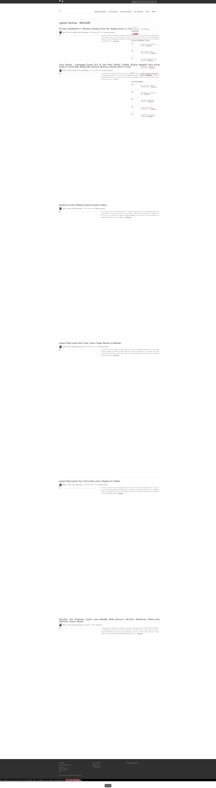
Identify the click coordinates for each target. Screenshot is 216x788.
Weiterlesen (116, 41)
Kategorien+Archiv (63, 769)
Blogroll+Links (62, 770)
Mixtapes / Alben (76, 346)
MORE (154, 11)
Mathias (64, 32)
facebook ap (75, 32)
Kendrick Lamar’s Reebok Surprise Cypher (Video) (83, 204)
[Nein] (81, 780)
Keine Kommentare (109, 32)
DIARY (147, 11)
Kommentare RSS (96, 767)
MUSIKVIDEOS (113, 11)
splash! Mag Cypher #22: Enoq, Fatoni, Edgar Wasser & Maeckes (90, 342)
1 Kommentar (99, 625)
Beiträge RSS (95, 765)
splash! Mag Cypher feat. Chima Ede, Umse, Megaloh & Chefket (89, 480)
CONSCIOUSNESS (125, 11)
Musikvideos (86, 32)
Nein (70, 780)
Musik (80, 32)
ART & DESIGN (138, 11)
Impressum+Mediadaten (65, 765)
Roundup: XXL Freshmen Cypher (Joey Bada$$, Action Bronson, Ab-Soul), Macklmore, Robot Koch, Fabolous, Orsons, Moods (109, 620)
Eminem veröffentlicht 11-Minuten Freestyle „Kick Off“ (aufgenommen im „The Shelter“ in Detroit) (104, 28)
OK (67, 780)
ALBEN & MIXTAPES (100, 11)
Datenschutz (62, 767)
